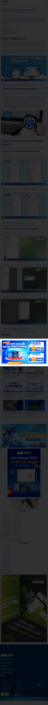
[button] (46, 340)
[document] (24, 352)
